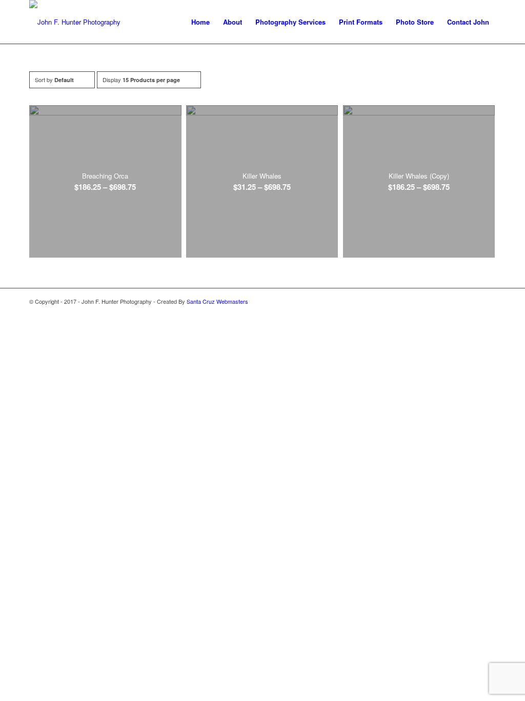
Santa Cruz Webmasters (217, 301)
